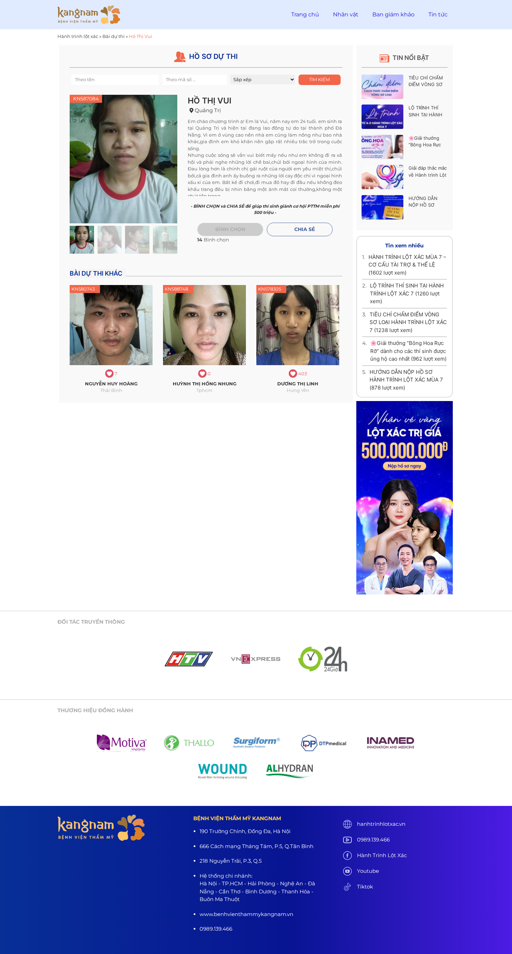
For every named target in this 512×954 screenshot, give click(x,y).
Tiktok (365, 886)
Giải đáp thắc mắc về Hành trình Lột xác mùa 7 (428, 174)
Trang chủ (305, 14)
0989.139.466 (373, 839)
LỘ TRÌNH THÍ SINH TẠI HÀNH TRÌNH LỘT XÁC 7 (428, 114)
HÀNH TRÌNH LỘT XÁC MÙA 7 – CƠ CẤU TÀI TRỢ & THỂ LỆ (407, 265)
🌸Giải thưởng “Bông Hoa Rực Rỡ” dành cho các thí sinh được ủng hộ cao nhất (408, 351)
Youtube (368, 871)
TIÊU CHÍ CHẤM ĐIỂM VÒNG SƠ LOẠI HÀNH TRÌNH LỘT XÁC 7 (408, 322)
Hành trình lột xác (77, 36)
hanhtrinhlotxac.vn (381, 824)
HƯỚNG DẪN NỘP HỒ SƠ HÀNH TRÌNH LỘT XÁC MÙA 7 (406, 380)
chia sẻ (304, 229)
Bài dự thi (113, 36)
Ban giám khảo (393, 14)
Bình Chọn (230, 229)
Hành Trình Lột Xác (382, 855)
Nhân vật (345, 14)
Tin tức (438, 14)
